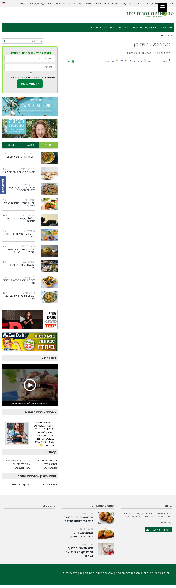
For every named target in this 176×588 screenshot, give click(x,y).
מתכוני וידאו (109, 27)
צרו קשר (66, 3)
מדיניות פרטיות (70, 573)
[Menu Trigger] (162, 7)
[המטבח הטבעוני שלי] (30, 106)
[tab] (48, 145)
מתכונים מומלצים (50, 484)
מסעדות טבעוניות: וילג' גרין (152, 44)
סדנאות (98, 3)
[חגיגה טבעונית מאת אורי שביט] (30, 128)
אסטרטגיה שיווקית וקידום (101, 573)
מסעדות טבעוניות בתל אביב (18, 460)
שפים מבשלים (166, 27)
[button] (4, 40)
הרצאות (88, 3)
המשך (68, 61)
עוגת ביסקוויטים (51, 467)
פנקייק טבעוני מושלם (20, 484)
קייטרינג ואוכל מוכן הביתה (115, 3)
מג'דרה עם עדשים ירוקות (47, 460)
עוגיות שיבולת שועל (21, 464)
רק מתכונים (137, 27)
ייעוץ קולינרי (77, 3)
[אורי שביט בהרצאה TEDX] (30, 319)
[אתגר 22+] (30, 341)
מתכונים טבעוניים (139, 573)
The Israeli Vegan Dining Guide (44, 3)
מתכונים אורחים (51, 464)
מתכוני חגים (123, 27)
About (23, 3)
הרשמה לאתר (95, 27)
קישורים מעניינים (22, 467)
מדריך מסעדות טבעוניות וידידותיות (144, 3)
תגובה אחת (109, 61)
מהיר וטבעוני (151, 27)
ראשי (172, 3)
